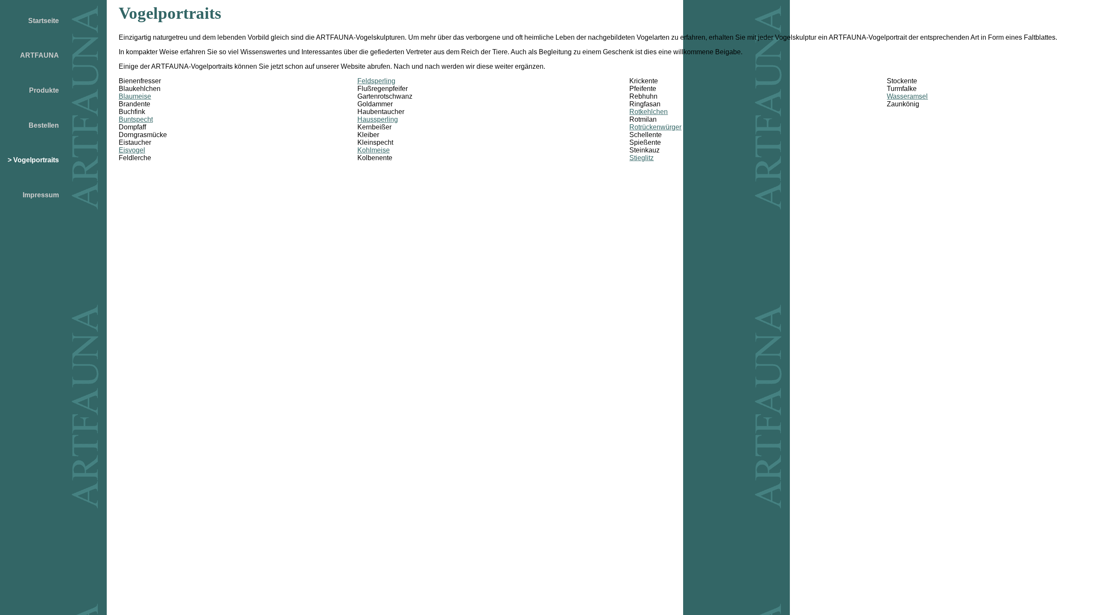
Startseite (43, 20)
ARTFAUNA (39, 55)
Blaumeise (135, 96)
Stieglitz (641, 157)
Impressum (41, 195)
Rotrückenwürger (655, 127)
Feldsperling (376, 81)
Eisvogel (132, 150)
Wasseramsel (907, 96)
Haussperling (377, 119)
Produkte (44, 90)
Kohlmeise (373, 150)
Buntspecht (136, 119)
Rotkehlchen (648, 111)
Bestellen (44, 125)
